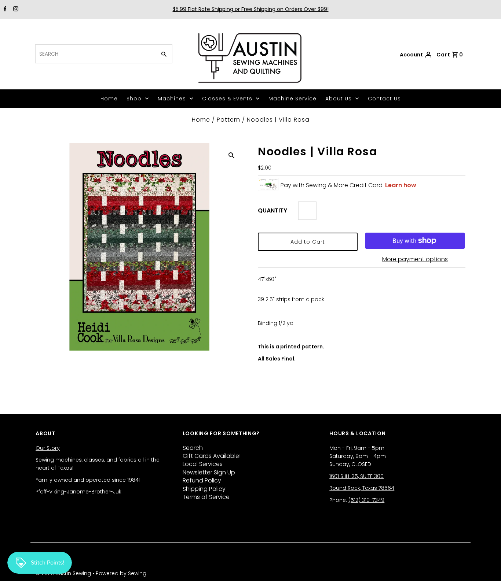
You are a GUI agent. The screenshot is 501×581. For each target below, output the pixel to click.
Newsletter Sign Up (209, 472)
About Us (338, 98)
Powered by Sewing (121, 573)
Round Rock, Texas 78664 (361, 488)
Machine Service (292, 98)
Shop (134, 98)
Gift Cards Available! (212, 456)
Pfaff (41, 491)
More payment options (415, 259)
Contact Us (384, 98)
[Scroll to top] (486, 566)
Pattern (228, 119)
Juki (117, 491)
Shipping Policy (204, 489)
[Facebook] (4, 9)
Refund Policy (202, 480)
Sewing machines (59, 459)
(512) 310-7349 (366, 500)
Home (109, 98)
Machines (172, 98)
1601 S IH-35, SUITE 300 (356, 476)
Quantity (272, 210)
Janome (78, 491)
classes (94, 459)
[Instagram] (14, 9)
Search (193, 448)
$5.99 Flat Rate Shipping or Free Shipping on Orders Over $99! (251, 9)
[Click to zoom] (231, 155)
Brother (100, 491)
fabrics (127, 459)
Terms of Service (206, 497)
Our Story (48, 448)
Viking (56, 491)
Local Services (203, 464)
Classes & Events (227, 98)
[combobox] (95, 54)
